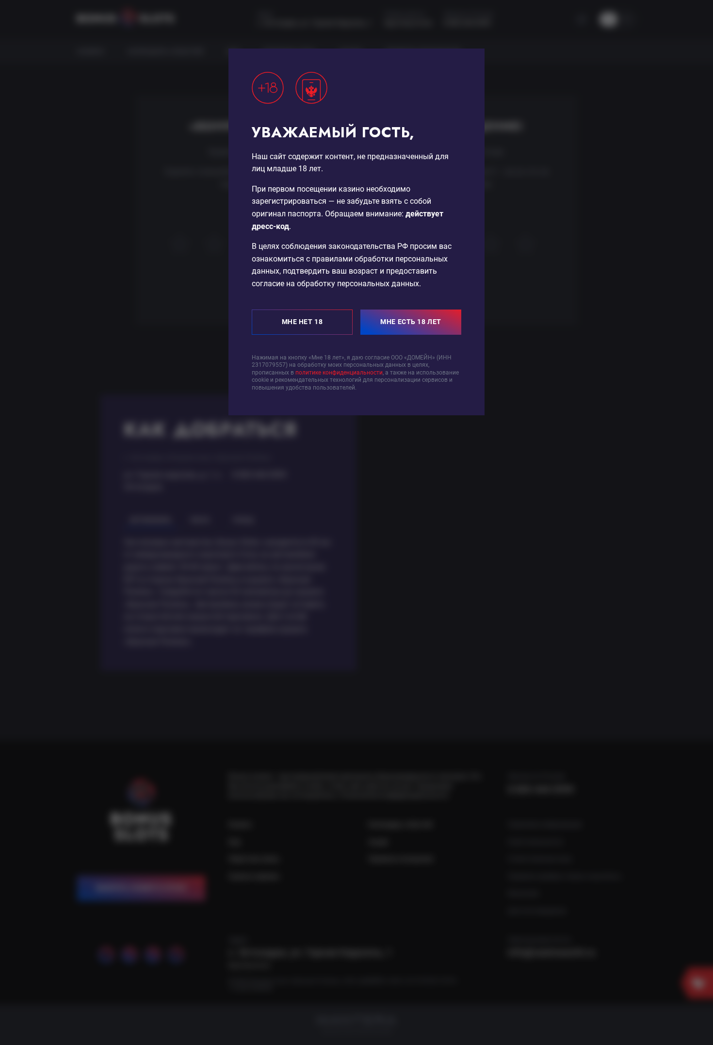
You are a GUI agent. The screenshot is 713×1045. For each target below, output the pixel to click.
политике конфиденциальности (339, 372)
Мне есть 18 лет (410, 322)
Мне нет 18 (302, 322)
